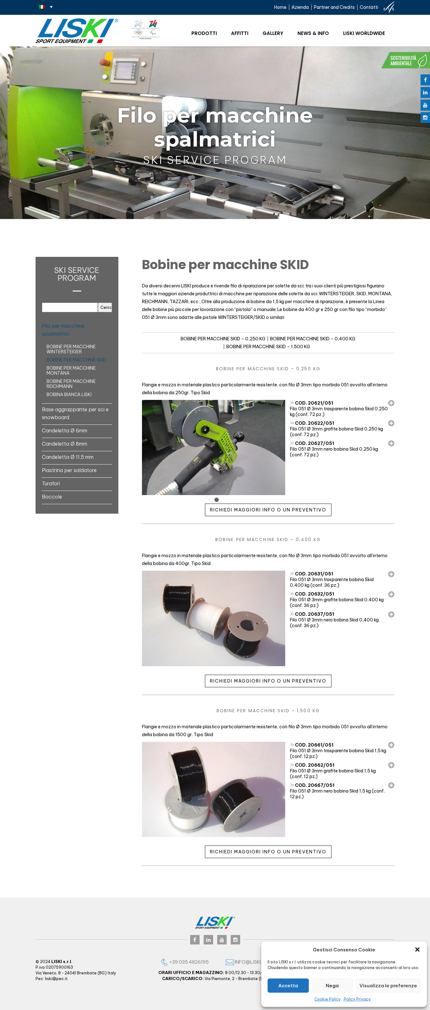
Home (280, 7)
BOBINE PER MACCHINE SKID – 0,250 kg (223, 339)
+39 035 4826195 (188, 962)
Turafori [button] (51, 483)
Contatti (369, 7)
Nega (332, 986)
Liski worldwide (364, 33)
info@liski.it (250, 962)
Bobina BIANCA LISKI (69, 394)
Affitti (239, 33)
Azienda (300, 7)
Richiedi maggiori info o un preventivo (268, 510)
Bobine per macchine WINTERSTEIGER (71, 349)
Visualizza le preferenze (388, 986)
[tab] (77, 329)
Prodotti (204, 33)
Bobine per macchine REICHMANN (71, 383)
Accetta (288, 986)
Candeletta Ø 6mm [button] (64, 430)
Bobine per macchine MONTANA (71, 370)
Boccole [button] (52, 496)
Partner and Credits (334, 7)
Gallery (273, 33)
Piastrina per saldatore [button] (69, 470)
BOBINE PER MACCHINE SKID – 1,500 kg (268, 346)
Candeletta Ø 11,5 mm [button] (67, 457)
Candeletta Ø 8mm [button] (64, 444)
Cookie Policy (327, 999)
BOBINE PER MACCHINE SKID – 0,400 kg (312, 339)
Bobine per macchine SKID (76, 360)
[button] (417, 949)
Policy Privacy (357, 999)
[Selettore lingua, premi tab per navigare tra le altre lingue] (46, 7)
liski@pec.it (56, 978)
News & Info (313, 33)
